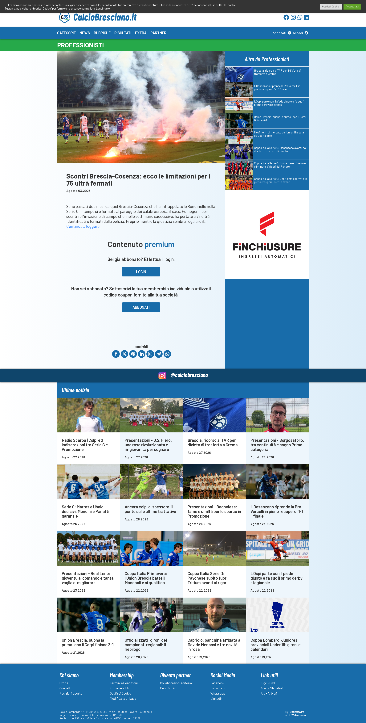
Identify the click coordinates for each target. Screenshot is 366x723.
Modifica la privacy (123, 698)
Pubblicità (167, 688)
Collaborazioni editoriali (176, 683)
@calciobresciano (189, 374)
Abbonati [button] (141, 307)
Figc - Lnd (268, 683)
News (85, 33)
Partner (158, 33)
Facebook (217, 683)
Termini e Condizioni (124, 683)
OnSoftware (297, 711)
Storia (63, 683)
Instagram (217, 688)
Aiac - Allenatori (272, 688)
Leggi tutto (103, 8)
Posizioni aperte (70, 693)
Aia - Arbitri (269, 693)
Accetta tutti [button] (352, 6)
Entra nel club (119, 688)
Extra (141, 33)
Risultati (122, 33)
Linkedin (216, 698)
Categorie (66, 33)
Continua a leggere (83, 226)
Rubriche (102, 33)
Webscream (298, 715)
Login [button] (141, 271)
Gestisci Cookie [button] (330, 6)
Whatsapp (217, 693)
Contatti (65, 688)
